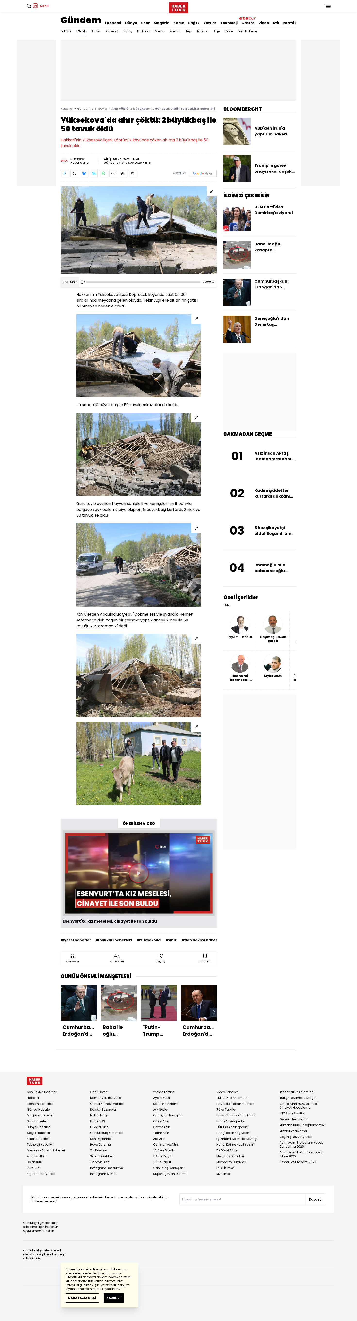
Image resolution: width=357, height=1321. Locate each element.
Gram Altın (161, 1121)
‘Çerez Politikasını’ (112, 1285)
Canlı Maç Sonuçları (168, 1168)
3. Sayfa (101, 109)
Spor (145, 22)
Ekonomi (113, 22)
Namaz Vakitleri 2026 (105, 1098)
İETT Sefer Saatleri (292, 1113)
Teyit (189, 31)
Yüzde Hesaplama (293, 1131)
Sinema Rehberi (101, 1156)
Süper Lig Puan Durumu (170, 1174)
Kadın (178, 22)
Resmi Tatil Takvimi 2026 (298, 1162)
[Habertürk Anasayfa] (178, 7)
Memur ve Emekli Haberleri (46, 1150)
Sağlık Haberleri (38, 1133)
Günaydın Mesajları (167, 1115)
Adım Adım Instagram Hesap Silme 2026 (301, 1154)
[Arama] (29, 6)
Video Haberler (227, 1092)
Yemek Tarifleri (163, 1092)
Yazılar (210, 22)
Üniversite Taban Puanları (235, 1104)
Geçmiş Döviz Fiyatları (296, 1137)
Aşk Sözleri (161, 1109)
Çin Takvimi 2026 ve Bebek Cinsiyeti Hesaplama (299, 1106)
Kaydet (315, 1199)
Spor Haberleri (37, 1121)
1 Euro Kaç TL (162, 1162)
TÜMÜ (227, 605)
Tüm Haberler (247, 31)
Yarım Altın (161, 1133)
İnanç (128, 31)
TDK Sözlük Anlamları (231, 1098)
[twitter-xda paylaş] (74, 173)
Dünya (131, 22)
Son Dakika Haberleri (42, 1092)
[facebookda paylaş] (64, 173)
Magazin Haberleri (40, 1115)
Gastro (248, 22)
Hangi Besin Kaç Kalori (233, 1133)
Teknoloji (229, 22)
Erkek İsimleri (225, 1168)
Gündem (81, 20)
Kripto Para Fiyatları (41, 1174)
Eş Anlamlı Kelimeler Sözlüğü (237, 1139)
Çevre (228, 31)
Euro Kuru (34, 1168)
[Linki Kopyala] (132, 173)
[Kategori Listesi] (328, 6)
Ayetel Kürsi (161, 1098)
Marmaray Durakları (231, 1162)
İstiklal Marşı (99, 1115)
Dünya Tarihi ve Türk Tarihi (235, 1115)
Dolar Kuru (34, 1162)
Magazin (162, 22)
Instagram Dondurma (106, 1168)
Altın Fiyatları (36, 1156)
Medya (160, 31)
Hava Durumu (100, 1144)
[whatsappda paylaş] (103, 173)
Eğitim (96, 31)
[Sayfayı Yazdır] (123, 173)
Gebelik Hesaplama (294, 1119)
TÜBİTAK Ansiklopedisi (232, 1127)
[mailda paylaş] (113, 173)
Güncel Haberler (39, 1109)
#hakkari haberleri (114, 940)
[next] (214, 1012)
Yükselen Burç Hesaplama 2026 (303, 1125)
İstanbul (203, 31)
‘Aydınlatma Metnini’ (81, 1289)
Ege (217, 31)
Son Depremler (100, 1139)
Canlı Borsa (99, 1092)
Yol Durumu (98, 1150)
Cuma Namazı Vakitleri (107, 1104)
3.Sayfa (81, 31)
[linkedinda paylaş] (94, 173)
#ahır (171, 940)
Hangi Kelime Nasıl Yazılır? (235, 1144)
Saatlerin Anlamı (165, 1104)
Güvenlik (112, 31)
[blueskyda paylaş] (84, 173)
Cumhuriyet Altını (165, 1144)
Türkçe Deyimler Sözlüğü (297, 1098)
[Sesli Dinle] (82, 282)
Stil (276, 22)
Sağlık (194, 22)
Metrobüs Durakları (230, 1156)
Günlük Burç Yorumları (106, 1133)
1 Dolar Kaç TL (163, 1156)
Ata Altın (159, 1139)
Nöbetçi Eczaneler (103, 1109)
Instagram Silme (102, 1174)
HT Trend (143, 31)
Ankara (175, 31)
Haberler (67, 109)
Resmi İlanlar (294, 22)
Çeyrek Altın (161, 1127)
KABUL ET (113, 1298)
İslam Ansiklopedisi (230, 1121)
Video (263, 22)
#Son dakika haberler (201, 940)
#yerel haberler (76, 940)
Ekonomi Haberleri (40, 1104)
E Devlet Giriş (99, 1127)
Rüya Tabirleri (226, 1109)
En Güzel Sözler (227, 1150)
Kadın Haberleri (38, 1139)
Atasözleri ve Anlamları (296, 1092)
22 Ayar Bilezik (163, 1150)
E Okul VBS (97, 1121)
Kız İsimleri (223, 1174)
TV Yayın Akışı (100, 1162)
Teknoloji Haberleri (40, 1144)
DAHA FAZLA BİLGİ (82, 1298)
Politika (66, 31)
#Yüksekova (149, 940)
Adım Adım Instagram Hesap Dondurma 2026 (301, 1145)
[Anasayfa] (34, 1081)
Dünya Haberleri (38, 1127)
